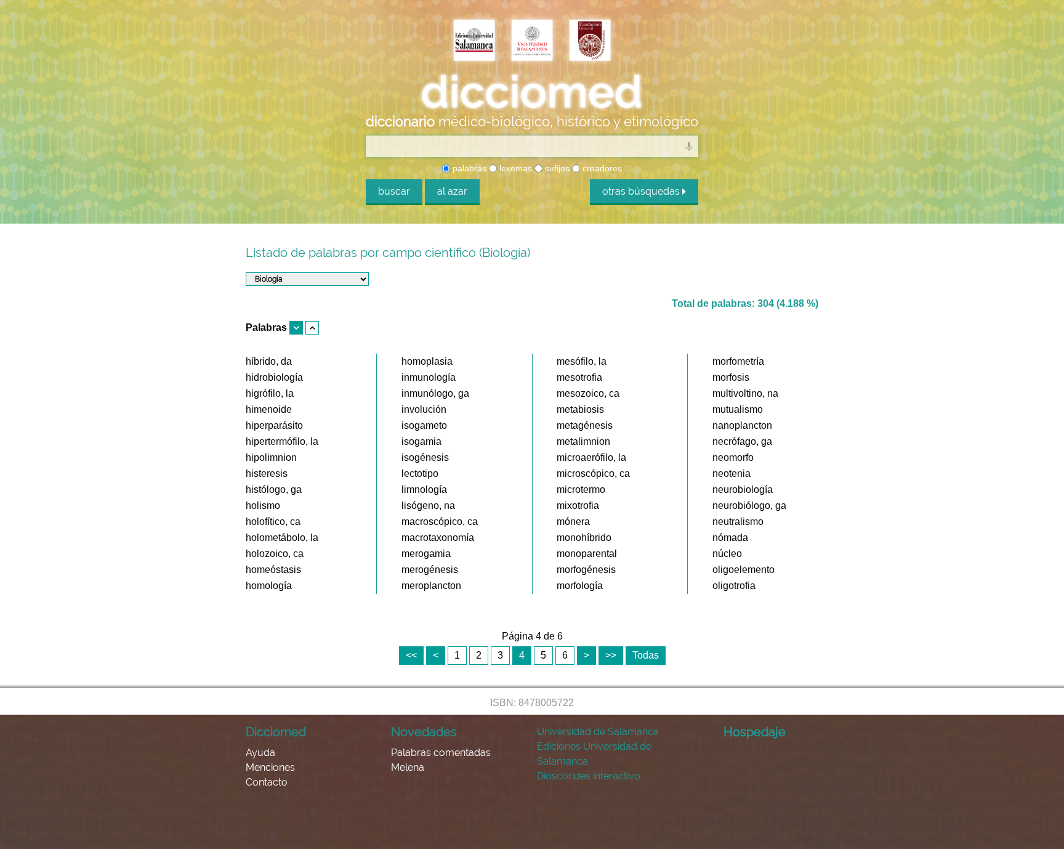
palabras (468, 168)
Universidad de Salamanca (598, 731)
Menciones (270, 767)
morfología (580, 585)
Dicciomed (276, 732)
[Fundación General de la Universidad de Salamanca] (590, 41)
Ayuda (260, 752)
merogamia (426, 553)
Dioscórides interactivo (588, 776)
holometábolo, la (282, 537)
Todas (645, 655)
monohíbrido (584, 537)
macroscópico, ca (439, 521)
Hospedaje (754, 732)
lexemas (514, 168)
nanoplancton (742, 425)
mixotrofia (578, 505)
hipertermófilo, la (282, 441)
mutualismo (737, 409)
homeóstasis (273, 569)
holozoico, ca (275, 553)
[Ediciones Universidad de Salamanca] (474, 41)
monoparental (587, 553)
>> (610, 655)
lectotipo (419, 473)
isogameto (424, 425)
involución (423, 409)
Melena (407, 767)
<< (411, 655)
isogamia (421, 441)
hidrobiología (274, 377)
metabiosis (580, 409)
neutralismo (738, 521)
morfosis (730, 377)
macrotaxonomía (437, 537)
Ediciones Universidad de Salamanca (594, 754)
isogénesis (425, 457)
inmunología (428, 377)
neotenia (731, 473)
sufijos (556, 168)
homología (269, 585)
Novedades (424, 732)
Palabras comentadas (441, 752)
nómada (730, 537)
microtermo (581, 489)
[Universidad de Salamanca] (532, 41)
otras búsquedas (642, 191)
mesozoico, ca (588, 393)
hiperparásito (274, 425)
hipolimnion (271, 457)
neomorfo (733, 457)
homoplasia (427, 361)
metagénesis (585, 425)
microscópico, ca (593, 473)
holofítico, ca (273, 521)
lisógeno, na (428, 505)
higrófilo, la (270, 393)
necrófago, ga (742, 441)
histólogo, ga (274, 489)
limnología (424, 489)
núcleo (727, 553)
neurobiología (742, 489)
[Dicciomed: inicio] (532, 91)
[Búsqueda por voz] (689, 146)
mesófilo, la (582, 361)
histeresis (267, 473)
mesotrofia (579, 377)
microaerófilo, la (591, 457)
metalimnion (583, 441)
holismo (263, 505)
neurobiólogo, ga (749, 505)
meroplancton (431, 585)
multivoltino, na (745, 393)
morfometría (738, 361)
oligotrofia (734, 585)
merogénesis (429, 569)
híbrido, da (269, 361)
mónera (573, 521)
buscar (394, 191)
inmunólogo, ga (435, 393)
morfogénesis (586, 569)
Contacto (267, 782)
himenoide (269, 409)
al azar (452, 191)
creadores (601, 168)
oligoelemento (743, 569)
